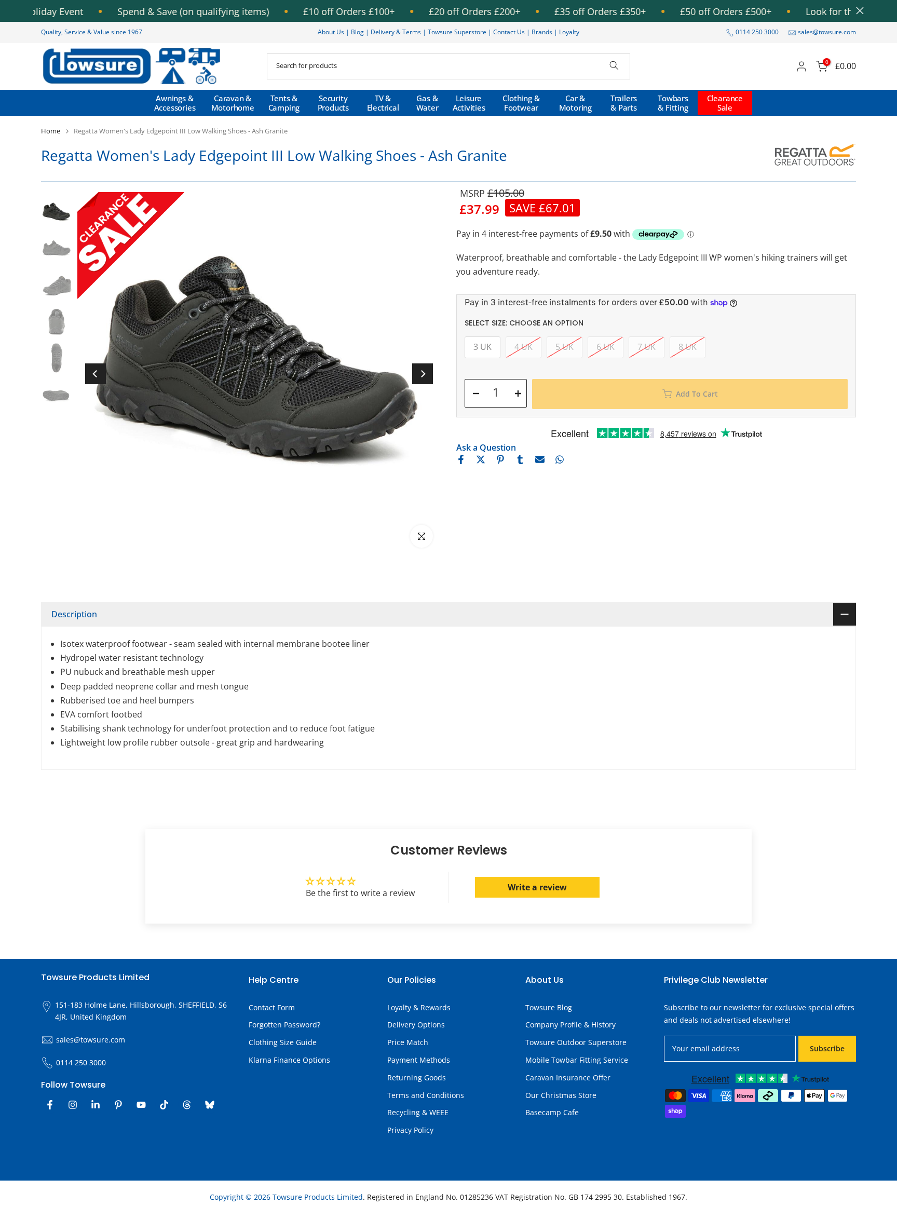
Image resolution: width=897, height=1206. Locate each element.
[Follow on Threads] (187, 1105)
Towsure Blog (548, 1007)
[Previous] (95, 373)
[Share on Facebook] (461, 459)
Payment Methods (418, 1060)
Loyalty (569, 32)
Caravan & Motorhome (232, 103)
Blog (358, 32)
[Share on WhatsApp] (559, 459)
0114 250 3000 (757, 32)
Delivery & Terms (396, 32)
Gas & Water (427, 103)
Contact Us (509, 32)
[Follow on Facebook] (50, 1105)
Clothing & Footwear (520, 103)
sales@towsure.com (827, 32)
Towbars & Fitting (673, 103)
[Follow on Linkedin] (95, 1105)
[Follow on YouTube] (141, 1105)
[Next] (422, 373)
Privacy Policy (410, 1130)
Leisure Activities (469, 103)
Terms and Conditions (425, 1095)
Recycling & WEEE (417, 1112)
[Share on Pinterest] (500, 459)
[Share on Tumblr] (520, 459)
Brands (542, 32)
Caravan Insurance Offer (567, 1077)
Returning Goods (416, 1077)
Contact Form (272, 1007)
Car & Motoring (575, 103)
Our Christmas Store (560, 1095)
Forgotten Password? (284, 1024)
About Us (331, 32)
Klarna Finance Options (289, 1060)
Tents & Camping (284, 103)
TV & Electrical (383, 103)
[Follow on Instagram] (72, 1105)
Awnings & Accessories (175, 103)
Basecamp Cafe (552, 1112)
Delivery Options (416, 1024)
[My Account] (801, 66)
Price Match (407, 1042)
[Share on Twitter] (480, 459)
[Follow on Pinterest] (118, 1105)
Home (50, 131)
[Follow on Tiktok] (164, 1105)
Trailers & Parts (623, 103)
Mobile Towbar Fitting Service (576, 1060)
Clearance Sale (725, 103)
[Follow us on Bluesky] (210, 1105)
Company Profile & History (570, 1024)
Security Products (333, 103)
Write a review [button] (537, 887)
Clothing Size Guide (283, 1042)
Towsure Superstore (457, 32)
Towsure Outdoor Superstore (576, 1042)
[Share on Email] (540, 459)
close (857, 11)
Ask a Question (486, 447)
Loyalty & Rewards (419, 1007)
